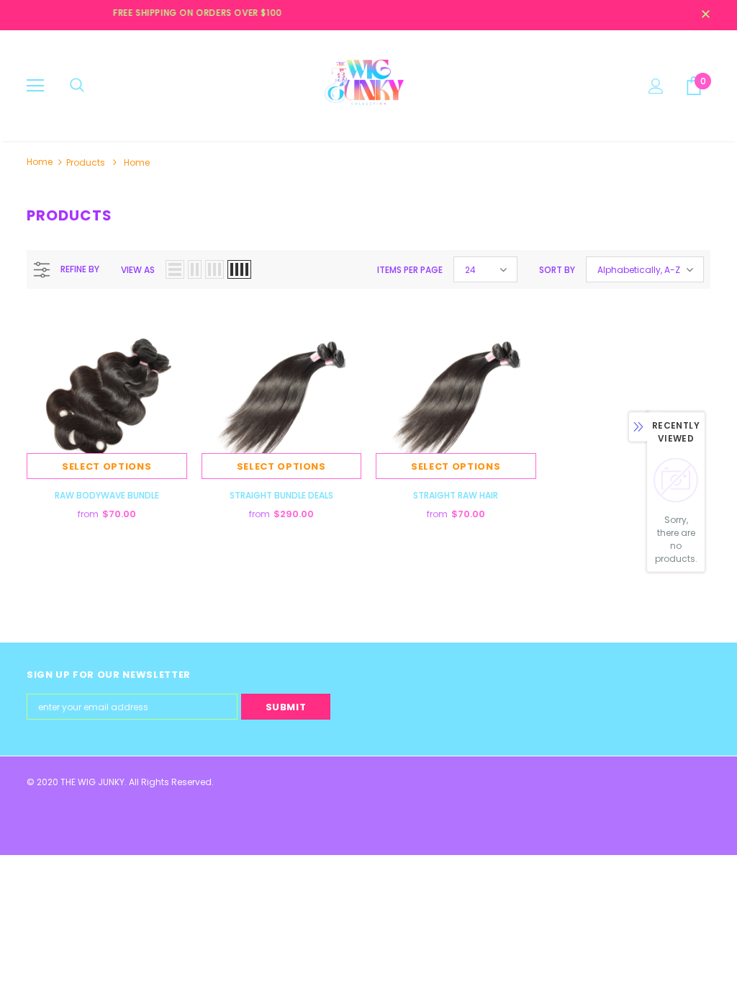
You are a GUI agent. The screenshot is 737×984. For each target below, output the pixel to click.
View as (138, 270)
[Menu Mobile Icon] (35, 85)
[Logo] (368, 85)
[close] (705, 15)
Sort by (557, 270)
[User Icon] (656, 86)
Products (85, 162)
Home (40, 162)
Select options (106, 466)
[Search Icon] (77, 86)
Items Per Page (410, 270)
